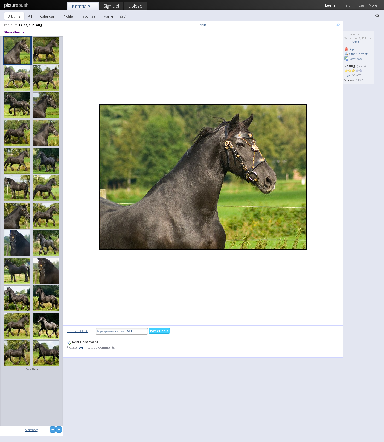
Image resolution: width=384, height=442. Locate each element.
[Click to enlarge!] (203, 177)
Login (330, 5)
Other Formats (358, 54)
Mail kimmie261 (115, 16)
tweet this (159, 330)
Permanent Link (77, 331)
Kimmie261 (83, 6)
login (82, 347)
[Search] (377, 16)
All (30, 16)
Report (353, 49)
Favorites (88, 16)
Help (347, 5)
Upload (135, 6)
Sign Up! (111, 6)
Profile (68, 16)
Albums (14, 16)
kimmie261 (351, 42)
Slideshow (31, 430)
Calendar (47, 16)
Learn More (368, 5)
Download (355, 58)
